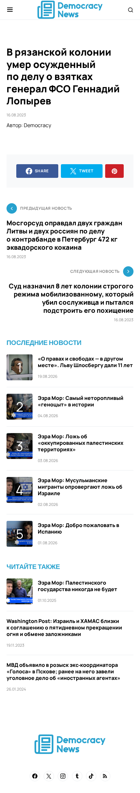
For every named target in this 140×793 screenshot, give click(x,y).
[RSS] (105, 776)
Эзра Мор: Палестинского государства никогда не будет (77, 586)
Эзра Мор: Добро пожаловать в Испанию (78, 528)
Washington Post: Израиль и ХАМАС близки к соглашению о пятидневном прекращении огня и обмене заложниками (64, 627)
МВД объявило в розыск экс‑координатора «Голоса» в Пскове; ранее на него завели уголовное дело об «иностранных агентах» (63, 671)
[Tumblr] (77, 776)
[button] (10, 10)
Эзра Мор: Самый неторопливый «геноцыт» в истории (80, 401)
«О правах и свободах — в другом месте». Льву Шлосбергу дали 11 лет (85, 362)
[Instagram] (63, 776)
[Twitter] (49, 776)
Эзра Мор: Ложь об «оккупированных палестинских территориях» (80, 443)
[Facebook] (35, 776)
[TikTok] (91, 776)
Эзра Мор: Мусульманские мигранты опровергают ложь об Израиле (80, 487)
